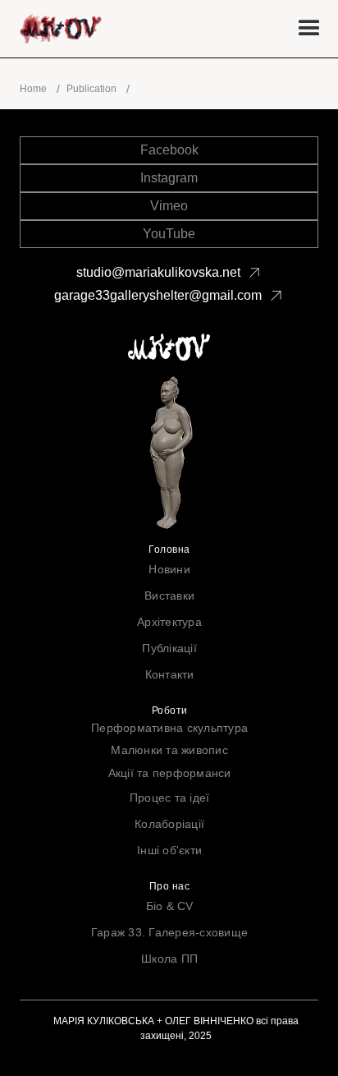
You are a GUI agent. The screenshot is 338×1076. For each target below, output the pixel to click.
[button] (309, 28)
